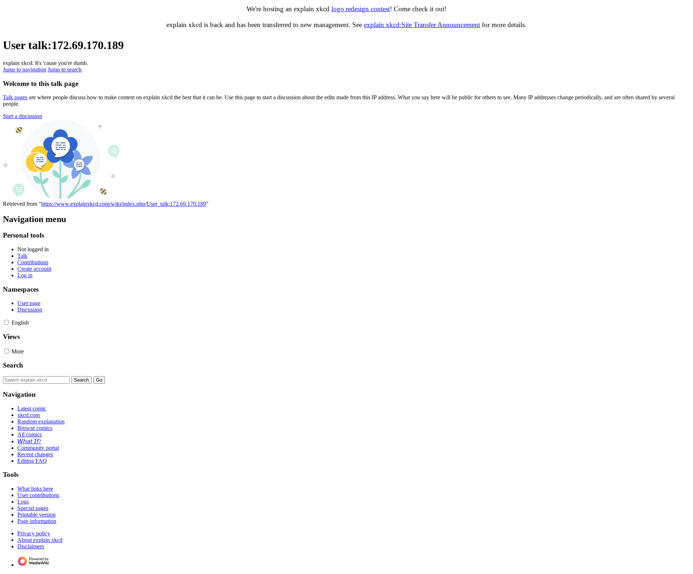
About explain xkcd (39, 540)
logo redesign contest (360, 9)
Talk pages (15, 97)
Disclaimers (30, 546)
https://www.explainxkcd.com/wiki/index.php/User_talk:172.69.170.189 (123, 204)
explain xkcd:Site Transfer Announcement (422, 25)
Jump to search (65, 69)
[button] (22, 116)
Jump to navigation (24, 69)
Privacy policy (33, 533)
